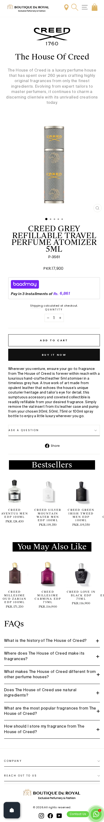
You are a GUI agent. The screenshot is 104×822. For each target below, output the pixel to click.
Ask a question (23, 430)
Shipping (36, 306)
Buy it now (54, 355)
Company (13, 761)
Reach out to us (20, 775)
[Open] (12, 810)
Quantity (54, 309)
